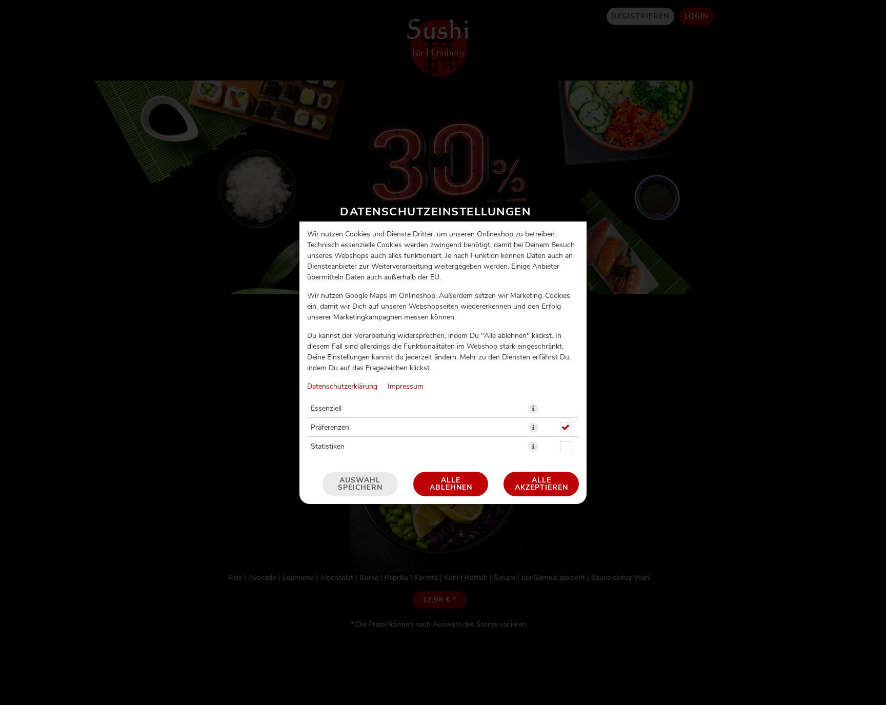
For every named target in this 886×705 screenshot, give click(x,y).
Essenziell (326, 408)
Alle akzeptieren (541, 484)
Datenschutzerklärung (342, 386)
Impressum (406, 386)
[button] (533, 409)
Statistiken (328, 446)
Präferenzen (330, 427)
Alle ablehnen (451, 484)
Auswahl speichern (360, 484)
